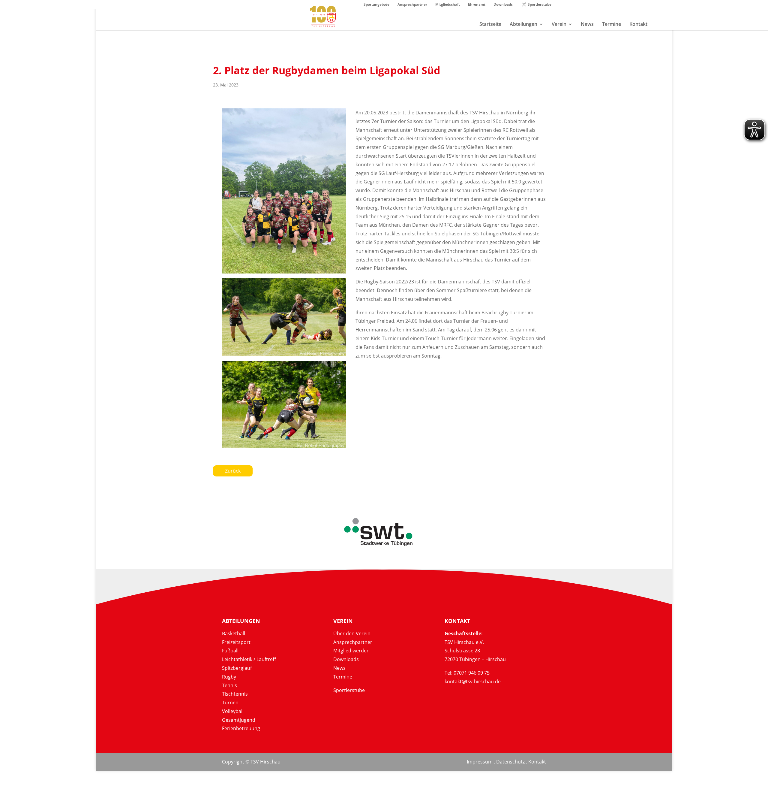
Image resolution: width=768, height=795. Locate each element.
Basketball (233, 633)
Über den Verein (351, 633)
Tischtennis (235, 694)
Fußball (230, 650)
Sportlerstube (539, 5)
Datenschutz (510, 761)
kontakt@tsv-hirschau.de (473, 681)
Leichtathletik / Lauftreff (249, 659)
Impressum (480, 761)
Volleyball (233, 711)
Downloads (503, 5)
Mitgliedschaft (447, 5)
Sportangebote (376, 5)
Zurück (233, 470)
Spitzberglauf (237, 668)
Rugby (229, 676)
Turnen (230, 702)
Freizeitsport (236, 642)
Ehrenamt (476, 5)
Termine (342, 676)
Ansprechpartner (412, 5)
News (339, 668)
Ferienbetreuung (241, 728)
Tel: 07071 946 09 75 (467, 673)
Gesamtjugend (238, 720)
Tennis (229, 685)
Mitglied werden (351, 650)
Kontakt (537, 761)
